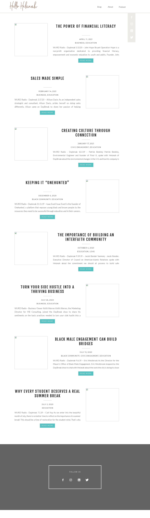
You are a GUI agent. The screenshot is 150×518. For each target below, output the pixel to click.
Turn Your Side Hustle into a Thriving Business (47, 289)
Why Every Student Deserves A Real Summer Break (47, 393)
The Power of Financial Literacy (86, 26)
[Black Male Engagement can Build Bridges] (31, 352)
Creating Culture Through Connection (86, 132)
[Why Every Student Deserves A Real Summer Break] (102, 404)
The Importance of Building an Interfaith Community (86, 237)
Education (91, 43)
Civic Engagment (80, 147)
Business (80, 43)
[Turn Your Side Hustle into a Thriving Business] (102, 300)
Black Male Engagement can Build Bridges (86, 341)
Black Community (41, 199)
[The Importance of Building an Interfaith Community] (31, 248)
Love (92, 252)
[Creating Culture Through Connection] (31, 144)
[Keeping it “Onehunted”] (102, 196)
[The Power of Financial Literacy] (31, 39)
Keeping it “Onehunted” (48, 182)
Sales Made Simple (47, 78)
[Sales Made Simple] (102, 91)
